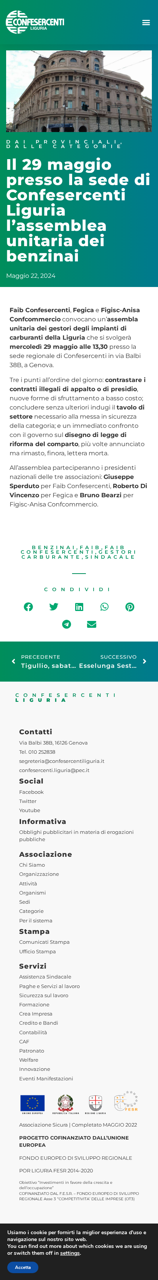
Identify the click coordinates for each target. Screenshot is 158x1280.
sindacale (111, 557)
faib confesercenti (74, 550)
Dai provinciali (63, 142)
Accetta (23, 1267)
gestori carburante (79, 554)
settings (70, 1253)
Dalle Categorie (65, 146)
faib (90, 547)
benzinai (54, 547)
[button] (146, 22)
